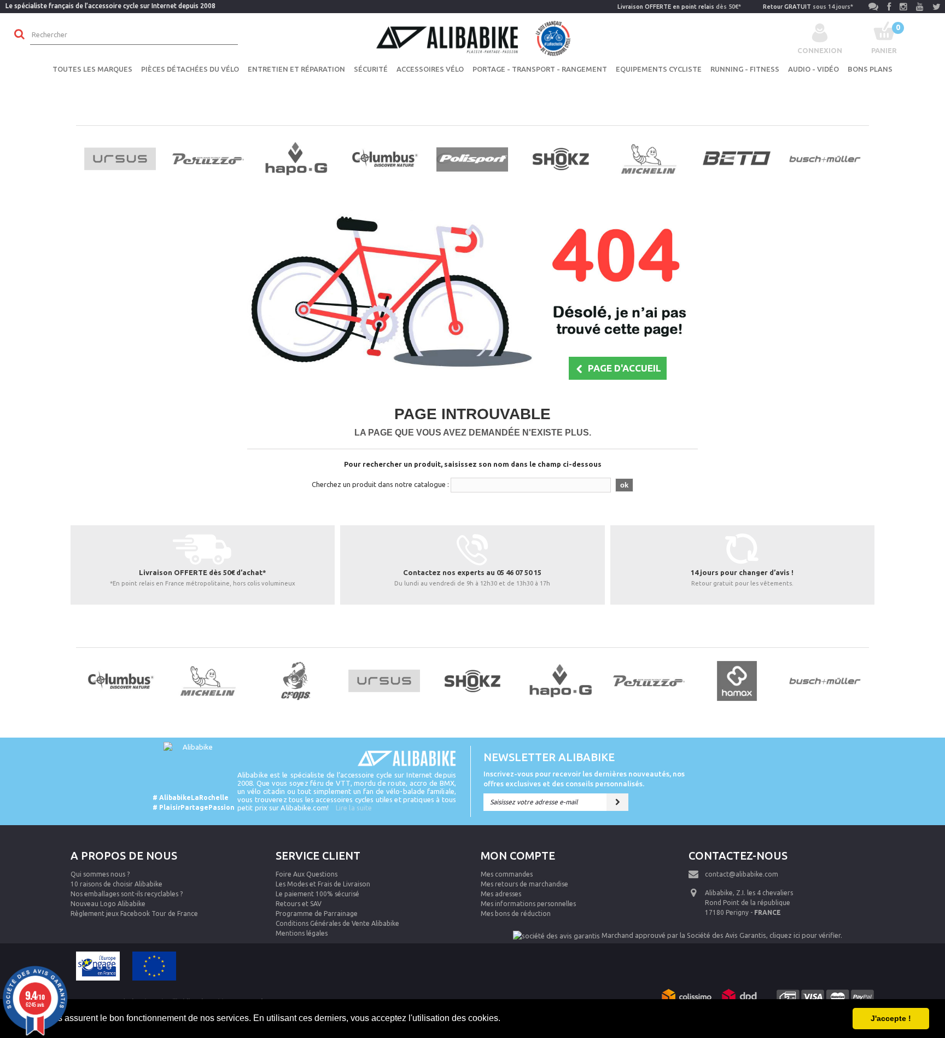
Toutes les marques (92, 69)
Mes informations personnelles (528, 903)
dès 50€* (679, 6)
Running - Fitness (744, 69)
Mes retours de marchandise (524, 884)
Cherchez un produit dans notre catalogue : (380, 484)
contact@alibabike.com (741, 874)
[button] (504, 1019)
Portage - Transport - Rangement (539, 69)
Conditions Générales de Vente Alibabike (337, 923)
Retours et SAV (299, 903)
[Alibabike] (472, 37)
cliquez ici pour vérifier (805, 935)
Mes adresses (501, 893)
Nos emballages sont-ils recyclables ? (127, 893)
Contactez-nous (738, 855)
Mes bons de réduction (516, 913)
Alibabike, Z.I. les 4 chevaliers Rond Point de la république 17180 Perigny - (749, 902)
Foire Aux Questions (306, 874)
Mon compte (518, 855)
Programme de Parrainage (317, 913)
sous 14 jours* (808, 6)
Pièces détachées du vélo (190, 69)
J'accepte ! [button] (891, 1018)
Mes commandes (507, 874)
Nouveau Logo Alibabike (108, 903)
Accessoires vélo (430, 69)
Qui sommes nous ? (100, 874)
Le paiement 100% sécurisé (317, 893)
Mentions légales (302, 933)
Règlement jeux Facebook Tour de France (134, 913)
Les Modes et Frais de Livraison (323, 884)
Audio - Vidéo (813, 69)
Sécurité (371, 69)
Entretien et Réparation (296, 69)
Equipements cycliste (659, 69)
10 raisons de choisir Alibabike (116, 884)
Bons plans (870, 69)
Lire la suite (354, 807)
